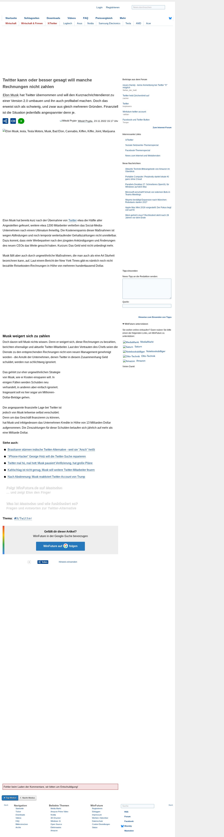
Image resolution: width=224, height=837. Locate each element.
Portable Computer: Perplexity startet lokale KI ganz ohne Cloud (147, 177)
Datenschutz (97, 821)
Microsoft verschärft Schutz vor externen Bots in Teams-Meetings (147, 193)
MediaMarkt (146, 341)
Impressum (97, 815)
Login (99, 7)
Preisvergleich (104, 18)
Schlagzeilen (31, 18)
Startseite (11, 18)
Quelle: (125, 302)
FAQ (85, 18)
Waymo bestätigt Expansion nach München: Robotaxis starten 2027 (146, 201)
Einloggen (96, 812)
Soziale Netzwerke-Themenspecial (142, 145)
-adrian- (126, 114)
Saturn (138, 346)
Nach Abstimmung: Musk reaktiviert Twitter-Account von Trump (46, 476)
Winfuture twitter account (134, 111)
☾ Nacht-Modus (27, 798)
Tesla (128, 23)
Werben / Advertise (100, 818)
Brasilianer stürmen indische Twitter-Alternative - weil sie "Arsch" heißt (51, 449)
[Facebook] (165, 18)
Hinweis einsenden (68, 562)
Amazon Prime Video (59, 812)
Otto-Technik (148, 356)
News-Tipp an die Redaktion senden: (140, 276)
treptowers (127, 106)
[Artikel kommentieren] (15, 562)
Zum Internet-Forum (162, 127)
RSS (126, 812)
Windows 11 (56, 821)
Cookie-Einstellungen (101, 824)
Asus (79, 23)
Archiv (18, 827)
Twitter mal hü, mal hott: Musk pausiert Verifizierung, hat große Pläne (50, 463)
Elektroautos (56, 827)
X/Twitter (24, 518)
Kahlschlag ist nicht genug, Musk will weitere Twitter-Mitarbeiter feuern (51, 469)
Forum (127, 816)
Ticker (18, 812)
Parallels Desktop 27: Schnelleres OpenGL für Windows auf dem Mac (147, 185)
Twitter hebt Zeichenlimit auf (136, 95)
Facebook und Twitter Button (136, 120)
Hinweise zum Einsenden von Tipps (155, 317)
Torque (126, 122)
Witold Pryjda (85, 121)
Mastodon (129, 831)
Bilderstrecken (22, 824)
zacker (126, 98)
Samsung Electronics (109, 23)
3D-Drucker (56, 818)
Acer (148, 23)
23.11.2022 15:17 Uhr (106, 121)
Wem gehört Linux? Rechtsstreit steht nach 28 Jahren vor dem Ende (147, 216)
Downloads (53, 18)
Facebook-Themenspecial (137, 150)
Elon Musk (11, 95)
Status (94, 827)
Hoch (6, 805)
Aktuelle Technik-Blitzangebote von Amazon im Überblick (147, 170)
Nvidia (90, 23)
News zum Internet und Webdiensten (142, 155)
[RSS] (159, 18)
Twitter (72, 220)
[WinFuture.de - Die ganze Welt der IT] (31, 9)
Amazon (140, 360)
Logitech (67, 23)
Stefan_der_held (129, 90)
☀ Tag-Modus (10, 798)
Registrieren (113, 7)
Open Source (56, 824)
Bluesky (128, 826)
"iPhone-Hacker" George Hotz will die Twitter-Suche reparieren (47, 456)
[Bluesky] (170, 18)
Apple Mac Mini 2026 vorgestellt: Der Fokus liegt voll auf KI (148, 208)
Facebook (129, 821)
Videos (72, 18)
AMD (138, 23)
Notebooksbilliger (155, 351)
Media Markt (56, 808)
